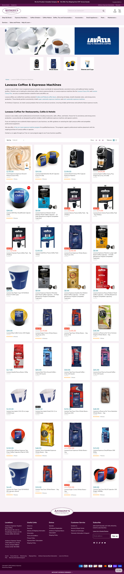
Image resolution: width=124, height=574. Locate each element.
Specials (51, 526)
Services (5, 22)
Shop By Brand (7, 18)
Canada (117, 2)
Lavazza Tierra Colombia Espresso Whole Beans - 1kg (45, 451)
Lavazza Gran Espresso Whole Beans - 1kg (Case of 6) (76, 254)
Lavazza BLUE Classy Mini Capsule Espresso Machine (74, 174)
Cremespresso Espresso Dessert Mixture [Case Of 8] (16, 174)
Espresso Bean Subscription (35, 540)
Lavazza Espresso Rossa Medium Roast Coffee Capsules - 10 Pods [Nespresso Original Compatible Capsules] (105, 294)
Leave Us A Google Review (100, 531)
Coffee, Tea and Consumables (62, 18)
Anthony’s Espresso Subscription (106, 5)
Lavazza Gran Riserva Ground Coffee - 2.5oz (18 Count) (104, 373)
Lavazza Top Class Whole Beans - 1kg (47, 489)
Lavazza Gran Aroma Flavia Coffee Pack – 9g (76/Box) (105, 214)
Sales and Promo (15, 22)
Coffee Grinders (35, 18)
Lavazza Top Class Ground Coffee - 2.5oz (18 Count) (74, 373)
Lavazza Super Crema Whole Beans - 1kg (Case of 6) (46, 334)
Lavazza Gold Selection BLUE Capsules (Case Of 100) (47, 174)
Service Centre (5, 5)
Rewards (118, 5)
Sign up (115, 536)
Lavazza (8, 177)
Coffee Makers (47, 18)
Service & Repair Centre (77, 528)
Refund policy (23, 556)
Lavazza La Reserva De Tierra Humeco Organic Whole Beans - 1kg (104, 334)
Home (7, 79)
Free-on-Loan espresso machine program (27, 127)
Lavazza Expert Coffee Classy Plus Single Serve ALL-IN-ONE (103, 175)
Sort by (9, 140)
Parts (103, 18)
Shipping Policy (31, 543)
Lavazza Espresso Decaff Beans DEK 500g (104, 451)
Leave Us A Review (63, 556)
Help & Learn (26, 22)
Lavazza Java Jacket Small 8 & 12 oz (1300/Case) (46, 412)
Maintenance (112, 18)
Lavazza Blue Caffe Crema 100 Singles (18, 333)
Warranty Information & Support (80, 533)
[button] (62, 572)
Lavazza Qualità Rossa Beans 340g (17, 372)
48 (103, 140)
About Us (29, 526)
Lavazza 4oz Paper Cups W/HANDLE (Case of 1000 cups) (17, 294)
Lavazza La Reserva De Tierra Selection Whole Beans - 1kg (105, 412)
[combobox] (84, 11)
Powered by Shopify (7, 567)
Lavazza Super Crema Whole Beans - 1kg (75, 490)
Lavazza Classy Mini (83, 91)
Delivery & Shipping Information (36, 531)
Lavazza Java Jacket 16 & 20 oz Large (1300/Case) (17, 412)
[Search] (103, 11)
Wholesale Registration (55, 528)
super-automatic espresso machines (49, 99)
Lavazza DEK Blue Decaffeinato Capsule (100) (18, 214)
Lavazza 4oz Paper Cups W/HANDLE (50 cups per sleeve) (17, 490)
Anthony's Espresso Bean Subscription (47, 556)
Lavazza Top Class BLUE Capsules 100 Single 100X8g (105, 490)
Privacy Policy (31, 538)
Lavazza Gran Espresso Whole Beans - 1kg (76, 451)
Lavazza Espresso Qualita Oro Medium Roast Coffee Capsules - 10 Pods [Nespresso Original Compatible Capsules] (75, 295)
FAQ (6, 557)
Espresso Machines (21, 18)
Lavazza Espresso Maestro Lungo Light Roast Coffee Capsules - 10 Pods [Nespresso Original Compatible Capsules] (105, 255)
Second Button (64, 43)
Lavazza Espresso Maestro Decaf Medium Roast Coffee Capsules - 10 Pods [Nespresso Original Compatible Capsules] (46, 215)
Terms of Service (14, 556)
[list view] (116, 140)
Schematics (30, 533)
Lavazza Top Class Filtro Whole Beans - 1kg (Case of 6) (76, 412)
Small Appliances (92, 18)
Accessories (79, 18)
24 (96, 140)
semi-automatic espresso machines (74, 99)
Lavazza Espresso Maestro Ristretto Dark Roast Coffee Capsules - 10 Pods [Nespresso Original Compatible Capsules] (47, 295)
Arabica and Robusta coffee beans (46, 97)
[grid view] (114, 140)
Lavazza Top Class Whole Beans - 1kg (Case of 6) (75, 334)
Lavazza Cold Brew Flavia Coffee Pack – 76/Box (47, 254)
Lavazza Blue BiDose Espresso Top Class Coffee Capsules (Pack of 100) (17, 451)
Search (6, 556)
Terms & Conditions (32, 535)
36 (99, 140)
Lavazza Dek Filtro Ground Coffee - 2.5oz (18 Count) (46, 373)
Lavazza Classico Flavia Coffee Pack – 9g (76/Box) (18, 254)
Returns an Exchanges (77, 531)
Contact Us (13, 5)
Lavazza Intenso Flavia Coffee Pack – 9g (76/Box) (76, 214)
